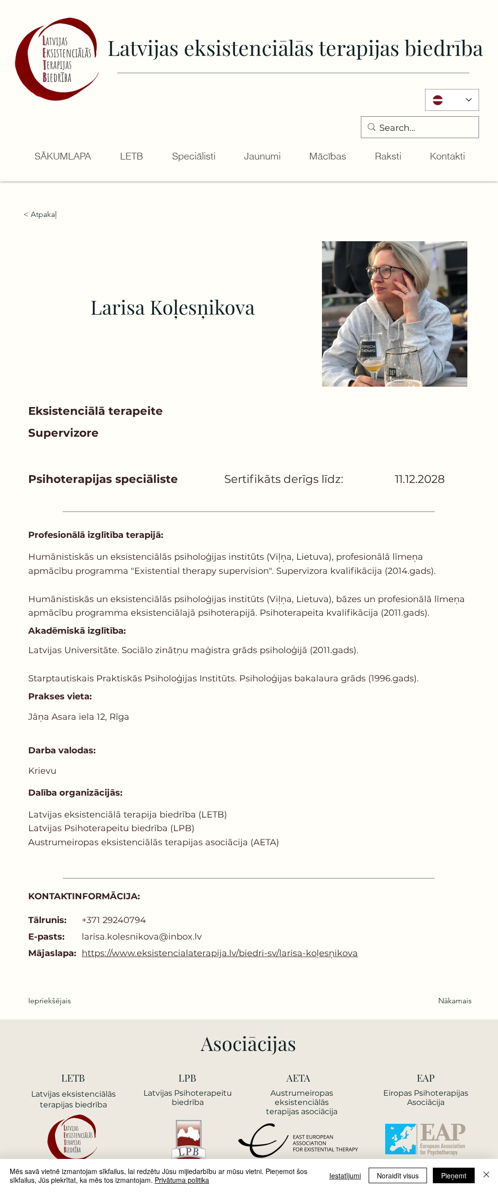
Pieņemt (453, 1175)
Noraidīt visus (398, 1175)
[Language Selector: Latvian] (452, 100)
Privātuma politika (182, 1180)
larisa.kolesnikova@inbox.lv (142, 936)
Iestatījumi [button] (345, 1175)
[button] (131, 156)
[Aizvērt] (486, 1175)
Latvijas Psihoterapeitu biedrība (187, 1097)
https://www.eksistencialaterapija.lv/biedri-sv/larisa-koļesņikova (220, 953)
